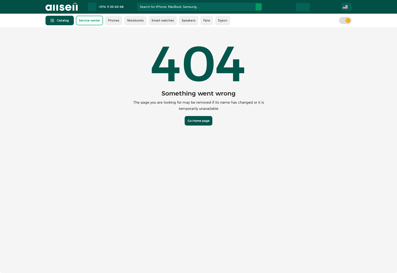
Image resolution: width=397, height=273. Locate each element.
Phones (113, 20)
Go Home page (198, 121)
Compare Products (323, 6)
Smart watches (163, 20)
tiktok (83, 263)
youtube (93, 263)
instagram (72, 263)
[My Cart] (332, 6)
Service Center (160, 208)
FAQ (152, 224)
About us (156, 191)
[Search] (259, 6)
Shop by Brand (160, 216)
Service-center (89, 20)
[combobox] (199, 7)
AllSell (61, 7)
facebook (62, 263)
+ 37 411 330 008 (175, 262)
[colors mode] (345, 20)
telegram (52, 263)
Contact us (157, 199)
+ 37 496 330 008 (225, 262)
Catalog (63, 20)
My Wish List (314, 6)
